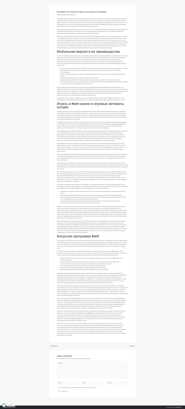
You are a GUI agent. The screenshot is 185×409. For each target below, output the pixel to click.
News (68, 14)
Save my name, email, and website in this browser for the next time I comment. (78, 387)
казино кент (122, 124)
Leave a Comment (61, 14)
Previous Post (53, 346)
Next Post (132, 346)
